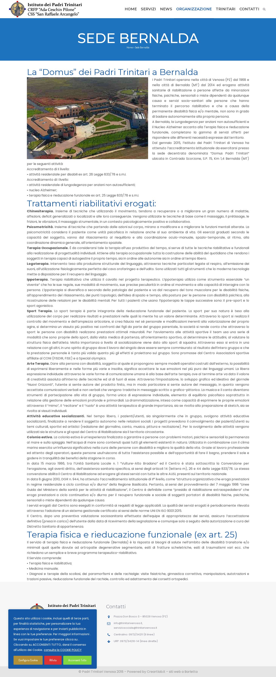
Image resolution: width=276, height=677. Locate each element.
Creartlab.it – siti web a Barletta (172, 671)
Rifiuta (53, 660)
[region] (52, 639)
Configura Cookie (28, 660)
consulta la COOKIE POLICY (63, 650)
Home (130, 47)
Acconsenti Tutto (77, 660)
